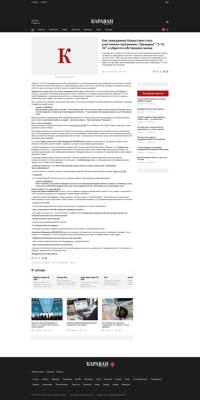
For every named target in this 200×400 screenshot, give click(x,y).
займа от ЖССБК (119, 171)
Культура (108, 29)
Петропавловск (62, 384)
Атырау (118, 379)
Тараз (98, 379)
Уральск (36, 384)
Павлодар (88, 379)
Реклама (59, 372)
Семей (97, 384)
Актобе (78, 379)
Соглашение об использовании (81, 395)
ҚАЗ (167, 2)
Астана (35, 379)
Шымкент (56, 379)
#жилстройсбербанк (60, 263)
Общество (76, 29)
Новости (41, 29)
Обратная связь (37, 372)
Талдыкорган (156, 379)
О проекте (50, 372)
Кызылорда (47, 384)
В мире (64, 29)
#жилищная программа (40, 263)
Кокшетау (87, 384)
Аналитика (53, 29)
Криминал (88, 29)
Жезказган (126, 384)
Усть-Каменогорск (140, 379)
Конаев (115, 384)
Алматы (45, 379)
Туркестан (75, 384)
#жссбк (73, 263)
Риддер (106, 384)
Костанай (108, 379)
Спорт (98, 29)
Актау (127, 379)
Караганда (67, 379)
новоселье (69, 241)
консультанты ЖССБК (78, 125)
